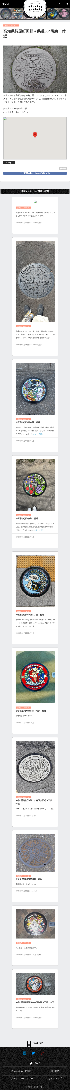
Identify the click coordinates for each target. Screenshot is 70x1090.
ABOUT (5, 4)
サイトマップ (55, 1078)
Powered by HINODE (21, 1071)
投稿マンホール (11, 25)
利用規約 (55, 1071)
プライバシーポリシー (22, 1078)
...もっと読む (38, 434)
